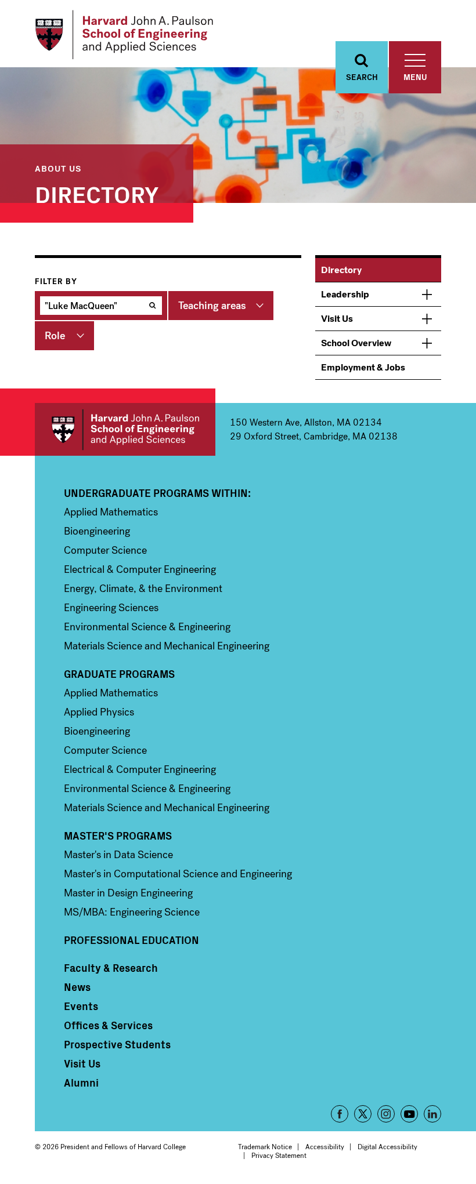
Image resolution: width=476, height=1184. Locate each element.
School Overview (356, 343)
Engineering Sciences (111, 607)
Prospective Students (117, 1044)
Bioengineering (97, 531)
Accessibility (324, 1147)
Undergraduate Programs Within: (157, 493)
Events (81, 1006)
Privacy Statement (278, 1155)
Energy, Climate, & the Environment (143, 588)
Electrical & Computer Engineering (140, 569)
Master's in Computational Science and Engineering (178, 874)
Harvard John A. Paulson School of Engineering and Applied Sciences (125, 429)
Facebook (339, 1114)
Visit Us (337, 319)
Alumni (81, 1082)
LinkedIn (432, 1114)
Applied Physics (99, 712)
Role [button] (55, 336)
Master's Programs (118, 835)
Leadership (345, 294)
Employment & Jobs (363, 367)
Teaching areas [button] (212, 306)
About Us (58, 168)
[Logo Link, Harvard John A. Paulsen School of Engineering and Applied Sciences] (124, 35)
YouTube (409, 1114)
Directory (341, 270)
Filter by (56, 281)
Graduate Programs (119, 674)
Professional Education (131, 940)
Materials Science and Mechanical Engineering (166, 646)
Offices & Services (108, 1025)
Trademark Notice (265, 1147)
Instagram (386, 1114)
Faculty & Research (111, 968)
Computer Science (105, 550)
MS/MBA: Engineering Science (132, 912)
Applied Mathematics (111, 512)
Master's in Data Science (118, 854)
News (77, 987)
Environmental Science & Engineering (147, 627)
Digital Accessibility (387, 1147)
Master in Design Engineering (128, 893)
